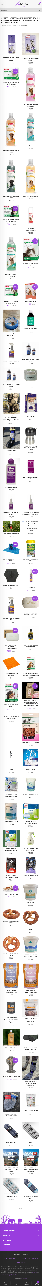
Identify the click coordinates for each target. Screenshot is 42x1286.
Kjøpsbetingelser (14, 1258)
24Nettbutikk (24, 1278)
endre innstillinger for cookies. (9, 1275)
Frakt (6, 1258)
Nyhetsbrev (21, 1262)
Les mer (34, 1273)
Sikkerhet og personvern (30, 1258)
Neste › (21, 1208)
